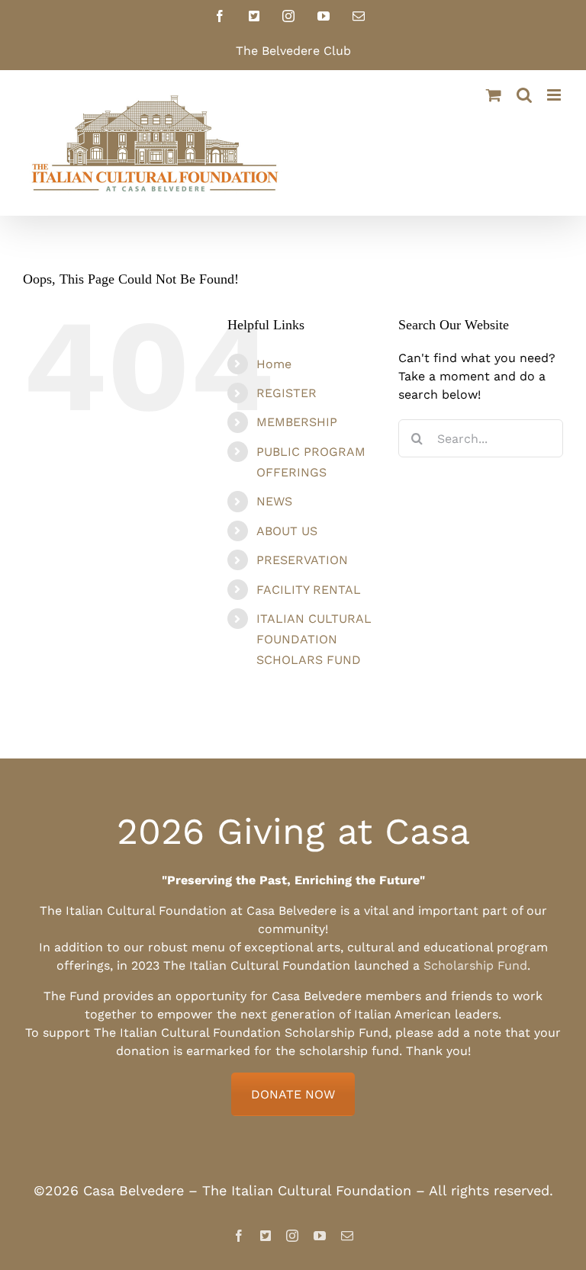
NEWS (274, 501)
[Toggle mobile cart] (493, 95)
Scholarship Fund (475, 965)
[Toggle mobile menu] (555, 95)
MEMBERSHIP (296, 422)
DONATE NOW (293, 1094)
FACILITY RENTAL (308, 589)
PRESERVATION (302, 560)
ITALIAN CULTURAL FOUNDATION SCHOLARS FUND (314, 639)
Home (273, 364)
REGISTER (286, 393)
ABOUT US (286, 531)
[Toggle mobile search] (524, 95)
